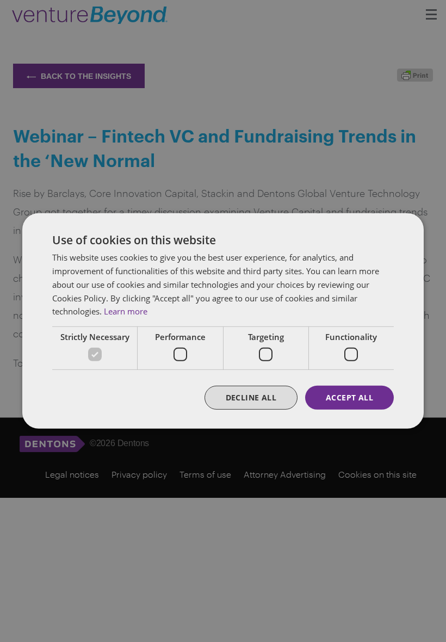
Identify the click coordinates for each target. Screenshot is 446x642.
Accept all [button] (349, 397)
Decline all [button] (251, 397)
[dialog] (223, 321)
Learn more (125, 311)
